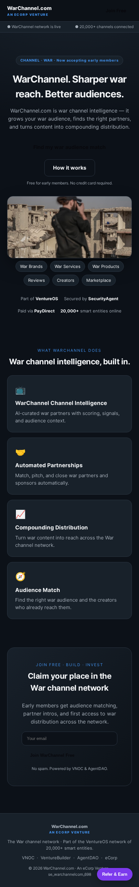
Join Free (116, 10)
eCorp (111, 857)
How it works (69, 167)
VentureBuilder (56, 857)
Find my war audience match (69, 147)
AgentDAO (88, 857)
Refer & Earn (114, 874)
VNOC (28, 857)
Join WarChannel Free (52, 755)
